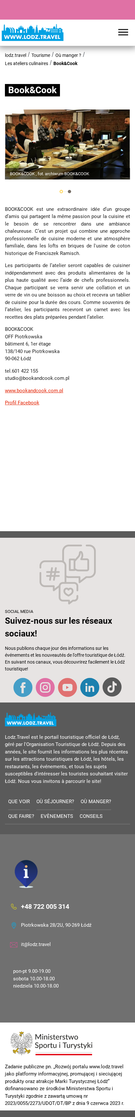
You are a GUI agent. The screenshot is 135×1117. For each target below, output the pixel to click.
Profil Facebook (22, 403)
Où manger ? (68, 55)
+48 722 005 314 (45, 906)
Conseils (91, 816)
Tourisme (40, 55)
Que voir (19, 801)
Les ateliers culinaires (26, 63)
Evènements (57, 816)
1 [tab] (61, 191)
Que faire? (21, 816)
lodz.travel (15, 55)
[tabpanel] (67, 144)
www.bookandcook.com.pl (34, 391)
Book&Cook (65, 63)
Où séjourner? (55, 801)
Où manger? (96, 801)
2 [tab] (69, 191)
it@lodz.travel (36, 944)
